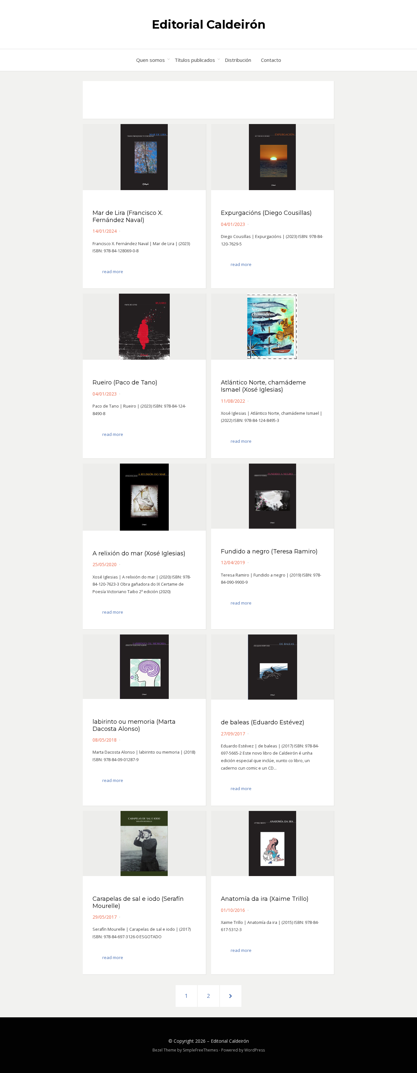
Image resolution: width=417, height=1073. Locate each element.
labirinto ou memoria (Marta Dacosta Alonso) (134, 725)
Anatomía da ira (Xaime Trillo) (265, 898)
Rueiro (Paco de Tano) (125, 382)
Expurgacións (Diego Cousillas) (266, 212)
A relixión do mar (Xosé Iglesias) (139, 553)
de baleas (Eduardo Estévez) (262, 722)
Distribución (238, 60)
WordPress (254, 1050)
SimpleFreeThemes (200, 1050)
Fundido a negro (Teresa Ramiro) (269, 551)
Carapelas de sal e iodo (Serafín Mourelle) (138, 902)
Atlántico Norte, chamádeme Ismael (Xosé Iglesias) (263, 386)
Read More (112, 271)
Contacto (271, 60)
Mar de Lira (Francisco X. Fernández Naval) (128, 216)
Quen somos (150, 60)
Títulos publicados (195, 60)
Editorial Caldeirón (209, 24)
